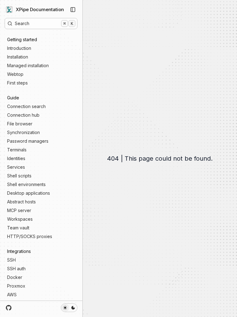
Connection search (26, 106)
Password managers (27, 141)
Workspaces (20, 219)
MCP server (19, 210)
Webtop (15, 74)
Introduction (19, 48)
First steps (17, 82)
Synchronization (23, 132)
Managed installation (28, 65)
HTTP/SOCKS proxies (29, 236)
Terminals (17, 149)
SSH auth (16, 268)
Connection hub (23, 115)
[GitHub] (9, 308)
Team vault (18, 227)
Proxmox (16, 286)
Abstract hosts (21, 201)
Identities (16, 158)
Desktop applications (28, 193)
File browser (19, 123)
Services (16, 167)
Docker (14, 277)
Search (44, 23)
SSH (11, 260)
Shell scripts (19, 175)
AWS (12, 294)
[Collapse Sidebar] (72, 9)
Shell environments (26, 184)
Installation (17, 56)
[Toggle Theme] (69, 307)
